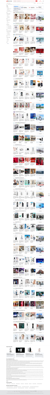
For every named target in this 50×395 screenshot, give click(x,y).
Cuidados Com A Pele (13, 383)
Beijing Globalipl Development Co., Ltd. (19, 111)
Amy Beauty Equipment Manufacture (19, 78)
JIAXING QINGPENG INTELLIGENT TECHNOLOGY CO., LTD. (21, 56)
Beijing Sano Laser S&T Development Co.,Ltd (20, 332)
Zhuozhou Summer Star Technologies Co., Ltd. (20, 310)
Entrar (43, 1)
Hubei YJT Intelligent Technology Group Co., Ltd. (20, 122)
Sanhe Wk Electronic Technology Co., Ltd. (19, 166)
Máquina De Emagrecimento (39, 383)
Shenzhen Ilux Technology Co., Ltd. (19, 45)
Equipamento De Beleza (18, 383)
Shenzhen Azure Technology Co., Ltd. (19, 100)
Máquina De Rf (30, 383)
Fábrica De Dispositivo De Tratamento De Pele (17, 386)
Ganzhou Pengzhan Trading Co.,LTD (19, 67)
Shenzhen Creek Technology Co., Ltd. (19, 299)
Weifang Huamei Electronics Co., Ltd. (19, 288)
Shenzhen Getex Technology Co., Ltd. (19, 155)
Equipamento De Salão (8, 383)
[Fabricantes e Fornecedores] (9, 1)
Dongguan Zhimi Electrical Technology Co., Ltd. (20, 321)
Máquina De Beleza (26, 383)
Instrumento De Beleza (34, 383)
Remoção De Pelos (22, 383)
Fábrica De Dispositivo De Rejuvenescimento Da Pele (34, 386)
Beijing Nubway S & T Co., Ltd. (18, 144)
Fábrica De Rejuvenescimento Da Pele (10, 386)
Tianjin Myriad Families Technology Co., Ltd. (20, 133)
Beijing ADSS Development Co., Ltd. (19, 89)
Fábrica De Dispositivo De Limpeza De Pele (25, 386)
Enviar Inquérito (40, 23)
